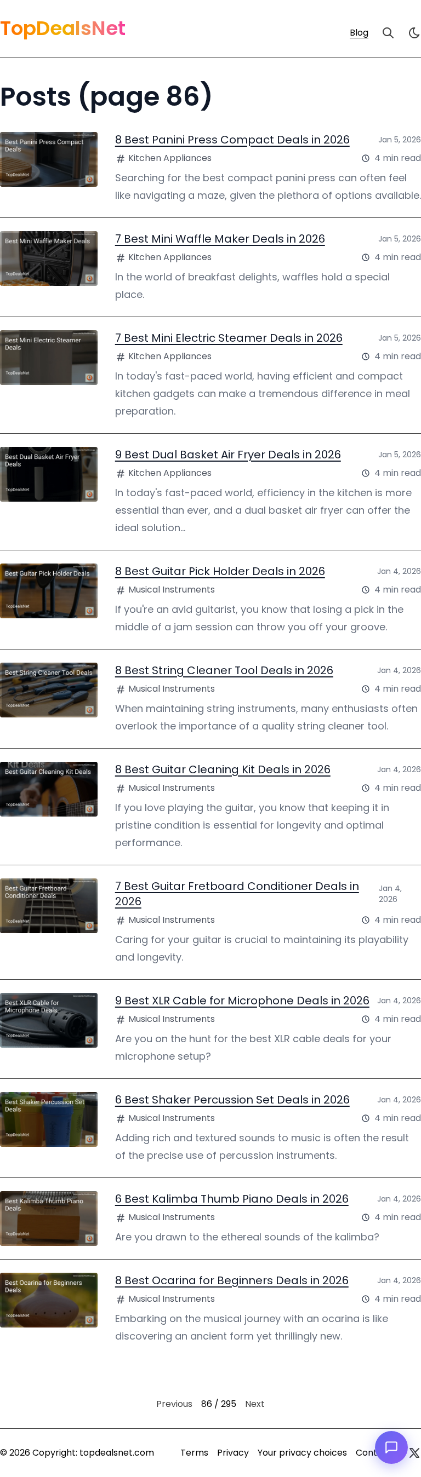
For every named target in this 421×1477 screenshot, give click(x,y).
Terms (194, 1452)
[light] (414, 32)
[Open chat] (391, 1447)
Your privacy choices (302, 1452)
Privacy (233, 1452)
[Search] (388, 32)
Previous (174, 1404)
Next (255, 1404)
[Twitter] (414, 1452)
